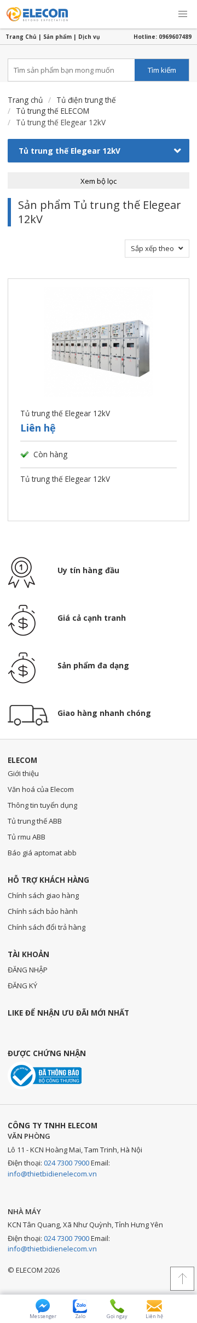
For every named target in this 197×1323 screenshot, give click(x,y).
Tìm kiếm (162, 70)
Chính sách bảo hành (43, 911)
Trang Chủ (21, 36)
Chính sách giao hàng (43, 895)
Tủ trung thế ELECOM (52, 111)
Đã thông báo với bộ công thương (45, 1075)
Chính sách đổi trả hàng (46, 927)
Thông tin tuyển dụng (42, 805)
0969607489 (175, 36)
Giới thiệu (23, 773)
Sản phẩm (57, 36)
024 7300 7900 (66, 1163)
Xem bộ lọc (98, 181)
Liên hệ (38, 427)
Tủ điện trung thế (86, 100)
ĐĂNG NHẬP (28, 970)
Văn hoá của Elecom (41, 789)
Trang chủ (25, 100)
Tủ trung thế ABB (35, 821)
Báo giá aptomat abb (42, 853)
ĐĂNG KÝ (22, 985)
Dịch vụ (89, 36)
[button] (183, 14)
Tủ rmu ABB (26, 837)
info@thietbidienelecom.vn (52, 1174)
